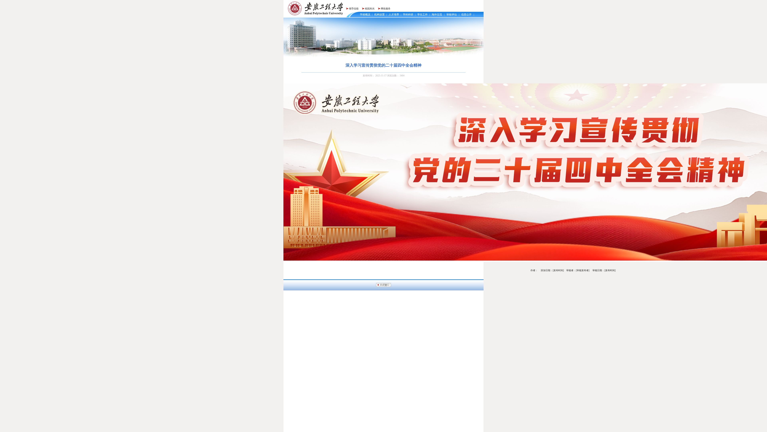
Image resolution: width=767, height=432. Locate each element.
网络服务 (385, 8)
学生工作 (422, 14)
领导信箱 (354, 8)
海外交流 (437, 14)
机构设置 (379, 14)
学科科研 (408, 14)
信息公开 (466, 14)
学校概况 (365, 14)
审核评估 (451, 14)
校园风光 (370, 8)
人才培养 (394, 14)
